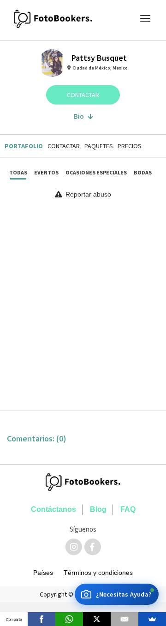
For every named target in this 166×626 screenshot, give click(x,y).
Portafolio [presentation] (24, 146)
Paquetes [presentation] (98, 146)
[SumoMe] (152, 619)
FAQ (128, 509)
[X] (97, 619)
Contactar (83, 95)
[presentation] (130, 146)
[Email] (124, 619)
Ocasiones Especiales (96, 172)
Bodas (143, 172)
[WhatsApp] (69, 619)
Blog (98, 509)
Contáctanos (53, 509)
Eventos (46, 172)
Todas (18, 172)
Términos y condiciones (98, 572)
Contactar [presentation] (63, 146)
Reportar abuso (87, 194)
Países (43, 572)
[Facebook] (41, 619)
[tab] (22, 146)
